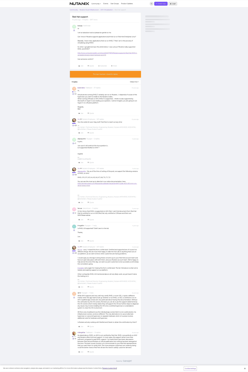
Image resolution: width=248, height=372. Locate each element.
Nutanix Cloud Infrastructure (89, 10)
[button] (161, 4)
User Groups (114, 3)
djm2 (79, 293)
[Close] (245, 368)
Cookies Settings (190, 368)
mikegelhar (81, 332)
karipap (80, 26)
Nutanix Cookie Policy (110, 368)
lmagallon (81, 225)
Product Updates (127, 3)
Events (105, 3)
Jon (79, 119)
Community (74, 10)
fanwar (80, 208)
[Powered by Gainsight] (124, 361)
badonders (81, 88)
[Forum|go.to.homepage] (79, 4)
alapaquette (82, 139)
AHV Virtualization (107, 10)
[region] (124, 368)
